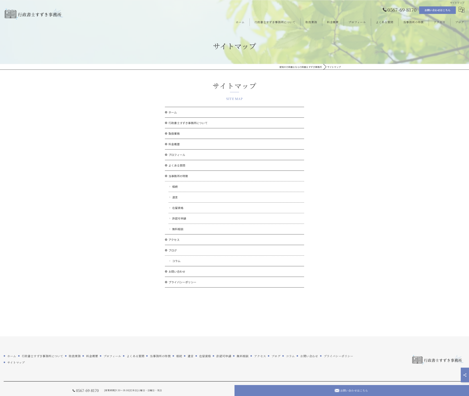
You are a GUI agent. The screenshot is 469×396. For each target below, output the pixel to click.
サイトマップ (16, 362)
